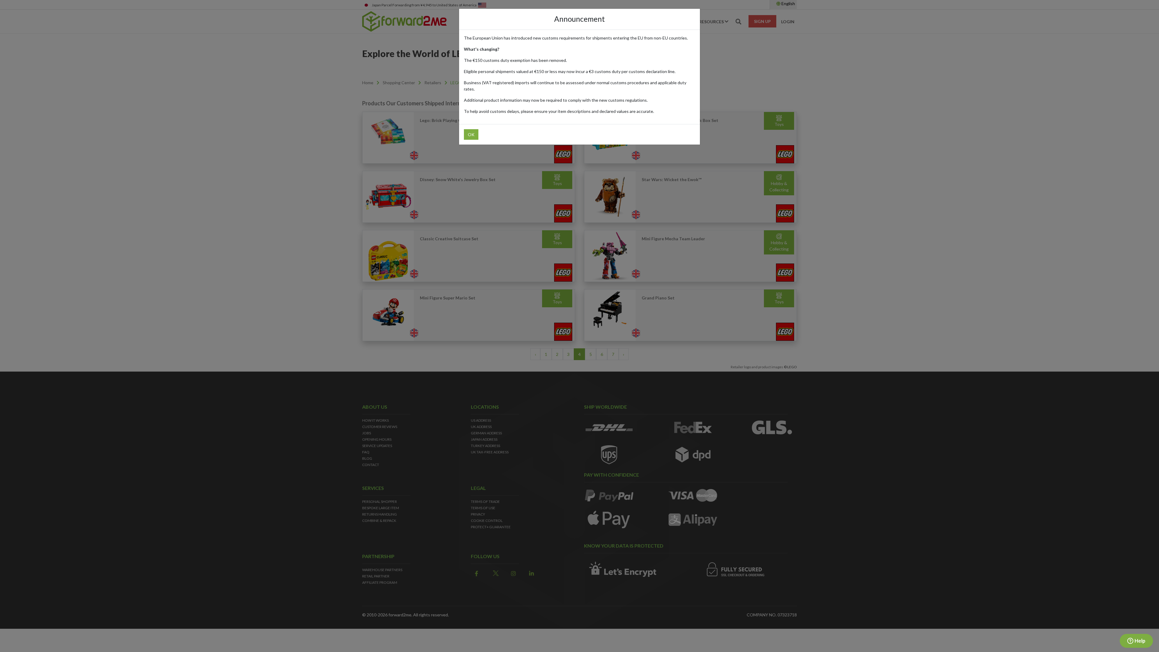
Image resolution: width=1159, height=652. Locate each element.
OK (471, 134)
